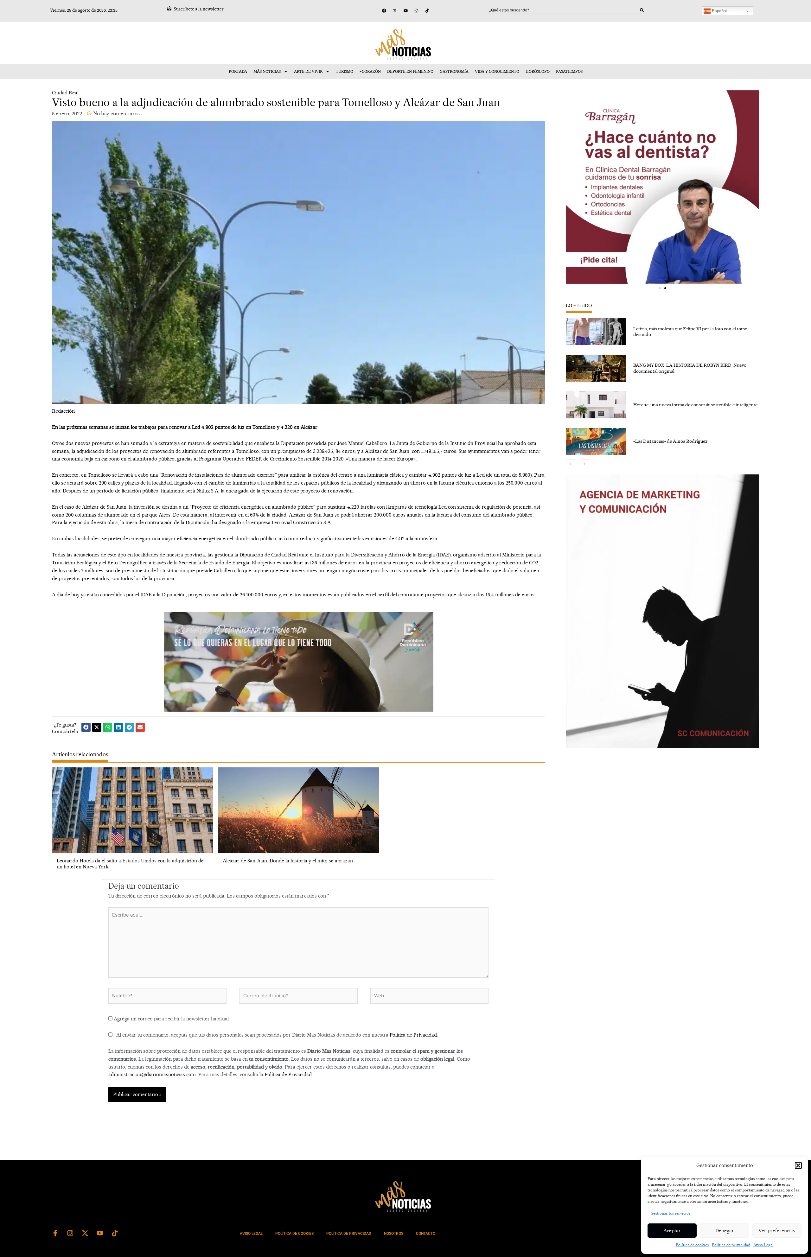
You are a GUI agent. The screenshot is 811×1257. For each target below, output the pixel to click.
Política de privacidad (731, 1244)
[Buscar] (642, 10)
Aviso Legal (763, 1244)
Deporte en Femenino (410, 71)
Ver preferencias (776, 1231)
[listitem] (662, 331)
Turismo (344, 71)
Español (719, 11)
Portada (238, 71)
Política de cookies (692, 1244)
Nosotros (393, 1233)
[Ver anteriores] (570, 464)
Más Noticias (267, 71)
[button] (798, 1165)
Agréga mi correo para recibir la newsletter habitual (170, 1019)
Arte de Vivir (308, 71)
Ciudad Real (65, 93)
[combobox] (564, 10)
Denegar (724, 1231)
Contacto (425, 1233)
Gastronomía (454, 71)
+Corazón (370, 71)
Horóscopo (538, 71)
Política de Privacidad (413, 1035)
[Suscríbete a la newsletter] (169, 8)
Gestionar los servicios (670, 1213)
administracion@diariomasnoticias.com (152, 1074)
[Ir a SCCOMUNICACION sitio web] (662, 611)
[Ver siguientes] (584, 464)
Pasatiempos (569, 71)
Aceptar (672, 1231)
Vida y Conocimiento (497, 71)
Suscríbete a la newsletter (199, 8)
